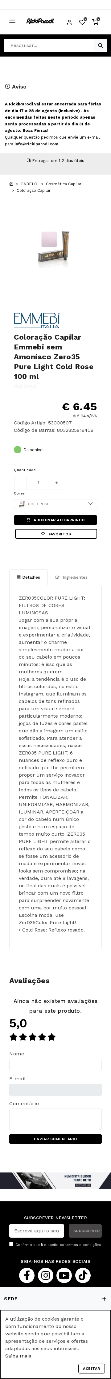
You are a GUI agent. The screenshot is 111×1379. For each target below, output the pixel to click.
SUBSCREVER (86, 1231)
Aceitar (91, 1368)
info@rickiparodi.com (36, 144)
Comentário (24, 1103)
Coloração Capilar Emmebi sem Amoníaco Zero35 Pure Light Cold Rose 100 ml (53, 357)
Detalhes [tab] (31, 577)
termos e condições (83, 1245)
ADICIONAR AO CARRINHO (58, 520)
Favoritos (59, 534)
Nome (16, 1054)
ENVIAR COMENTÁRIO (55, 1139)
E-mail (17, 1079)
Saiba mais (18, 1356)
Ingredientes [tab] (74, 577)
